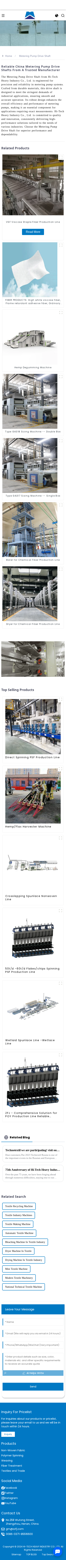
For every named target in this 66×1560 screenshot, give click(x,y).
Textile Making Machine (17, 1224)
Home (8, 55)
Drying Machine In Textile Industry (23, 1260)
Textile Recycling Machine (19, 1206)
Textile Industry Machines (18, 1215)
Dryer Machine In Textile (18, 1251)
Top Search (48, 1554)
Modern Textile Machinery (19, 1278)
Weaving (6, 1460)
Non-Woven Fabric (13, 1450)
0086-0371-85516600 (19, 1534)
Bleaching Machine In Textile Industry (25, 1242)
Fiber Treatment (11, 1466)
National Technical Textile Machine (23, 1287)
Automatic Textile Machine (19, 1233)
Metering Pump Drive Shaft (34, 55)
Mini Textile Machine (16, 1269)
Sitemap (16, 1554)
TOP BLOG (31, 1554)
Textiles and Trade (13, 1471)
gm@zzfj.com (15, 1529)
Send (33, 1386)
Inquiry (8, 1434)
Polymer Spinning (12, 1455)
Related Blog (20, 1137)
